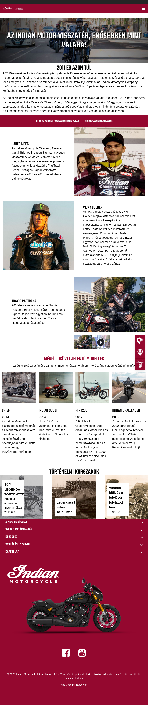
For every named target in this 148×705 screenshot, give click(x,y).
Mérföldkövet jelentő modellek (98, 121)
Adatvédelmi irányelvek (74, 684)
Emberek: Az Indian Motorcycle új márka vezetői (57, 121)
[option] (109, 304)
